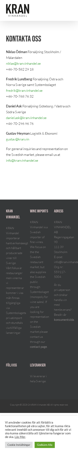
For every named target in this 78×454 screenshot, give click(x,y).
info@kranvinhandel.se (22, 160)
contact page (38, 346)
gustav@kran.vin (17, 139)
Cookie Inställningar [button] (18, 444)
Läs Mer (20, 437)
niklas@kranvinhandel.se (23, 63)
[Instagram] (7, 376)
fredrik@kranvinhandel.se (24, 90)
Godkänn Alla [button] (44, 444)
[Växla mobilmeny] (70, 7)
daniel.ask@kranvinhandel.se (26, 118)
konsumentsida (64, 319)
